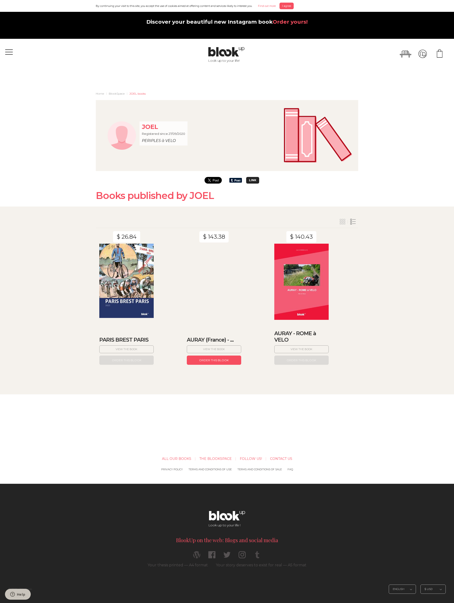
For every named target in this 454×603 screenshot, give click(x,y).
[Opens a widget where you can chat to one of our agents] (18, 595)
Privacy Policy (172, 469)
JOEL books (137, 93)
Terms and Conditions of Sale (259, 469)
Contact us (281, 459)
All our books (176, 459)
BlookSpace (117, 93)
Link (252, 180)
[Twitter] (227, 556)
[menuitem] (100, 94)
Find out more (267, 6)
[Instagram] (242, 556)
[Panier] (439, 54)
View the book (126, 349)
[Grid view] (342, 222)
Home (100, 93)
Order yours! (290, 21)
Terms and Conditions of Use (210, 469)
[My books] (405, 54)
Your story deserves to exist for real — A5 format (261, 565)
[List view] (353, 222)
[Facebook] (211, 556)
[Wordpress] (196, 556)
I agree (286, 6)
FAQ (290, 469)
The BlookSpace (215, 459)
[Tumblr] (257, 556)
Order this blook (126, 360)
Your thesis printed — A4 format (178, 565)
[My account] (422, 54)
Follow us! (251, 459)
